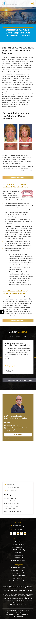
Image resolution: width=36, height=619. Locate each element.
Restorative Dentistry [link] (18, 550)
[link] (2, 312)
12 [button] (32, 375)
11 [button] (29, 375)
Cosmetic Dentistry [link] (18, 547)
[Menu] (31, 3)
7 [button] (19, 375)
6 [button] (17, 375)
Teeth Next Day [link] (18, 558)
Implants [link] (18, 552)
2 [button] (7, 375)
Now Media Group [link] (24, 610)
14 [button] (19, 377)
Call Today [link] (18, 435)
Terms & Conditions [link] (22, 615)
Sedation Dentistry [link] (18, 555)
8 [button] (22, 375)
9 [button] (24, 375)
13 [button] (17, 377)
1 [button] (4, 375)
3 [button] (9, 375)
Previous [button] (1, 357)
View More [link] (8, 359)
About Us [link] (18, 542)
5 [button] (14, 375)
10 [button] (27, 375)
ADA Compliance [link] (18, 616)
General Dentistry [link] (18, 544)
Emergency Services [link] (18, 560)
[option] (18, 357)
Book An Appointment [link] (18, 177)
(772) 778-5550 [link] (11, 490)
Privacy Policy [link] (10, 615)
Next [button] (35, 357)
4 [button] (12, 375)
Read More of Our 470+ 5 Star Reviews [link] (19, 380)
